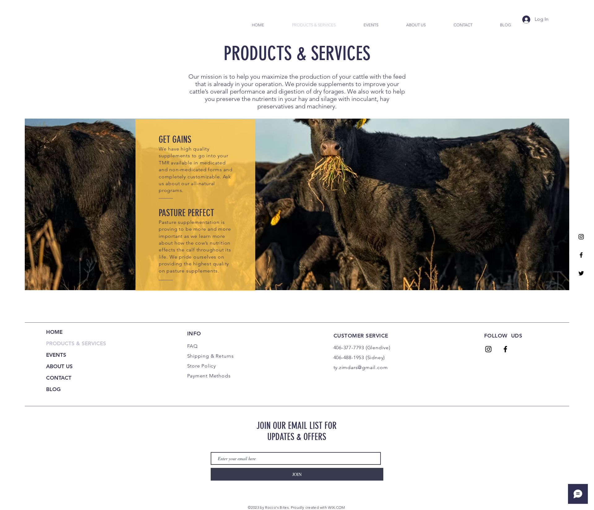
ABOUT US (59, 366)
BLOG (53, 389)
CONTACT (58, 378)
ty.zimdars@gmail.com (361, 367)
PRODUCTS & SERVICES (76, 343)
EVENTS (56, 355)
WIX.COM (336, 507)
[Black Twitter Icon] (581, 273)
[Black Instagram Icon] (581, 236)
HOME (54, 332)
